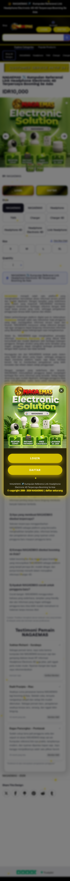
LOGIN (35, 458)
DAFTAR (35, 470)
